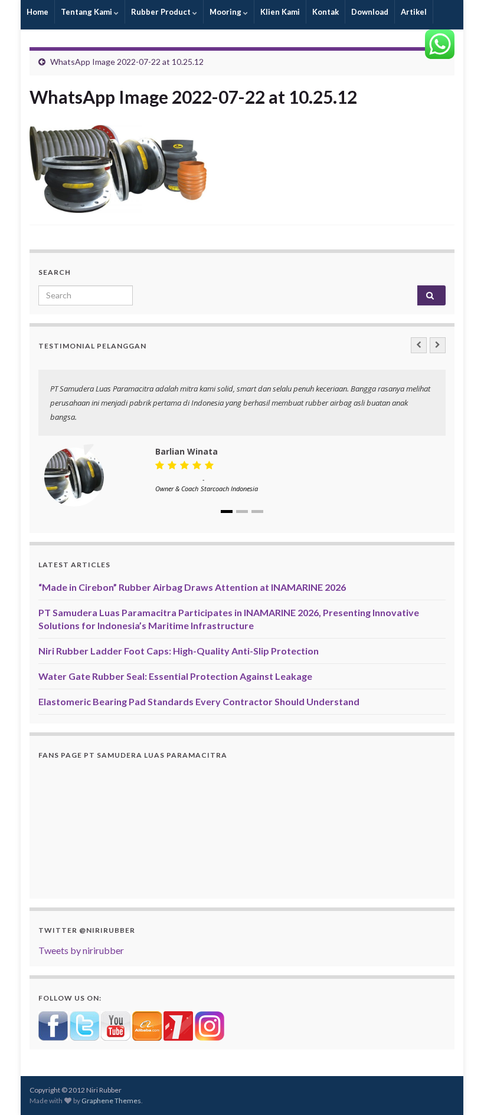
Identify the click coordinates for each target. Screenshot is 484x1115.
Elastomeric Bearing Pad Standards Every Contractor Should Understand (198, 701)
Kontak (325, 12)
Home (37, 12)
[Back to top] (457, 1088)
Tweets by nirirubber (81, 950)
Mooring (226, 12)
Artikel (414, 12)
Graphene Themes (111, 1100)
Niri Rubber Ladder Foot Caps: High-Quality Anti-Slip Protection (178, 650)
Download (369, 12)
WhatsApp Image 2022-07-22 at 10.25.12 (127, 62)
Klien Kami (280, 12)
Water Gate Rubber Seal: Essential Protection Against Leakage (175, 676)
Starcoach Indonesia (229, 488)
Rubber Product (161, 12)
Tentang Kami (87, 12)
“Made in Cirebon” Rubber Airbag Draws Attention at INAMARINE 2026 (192, 587)
